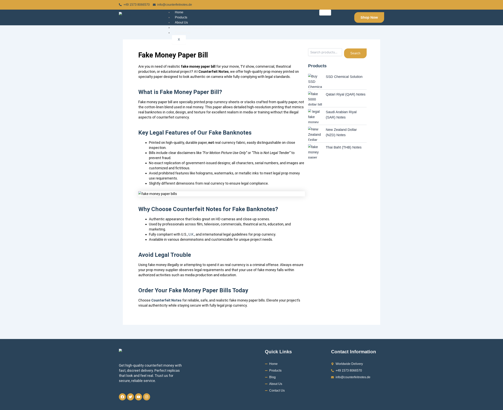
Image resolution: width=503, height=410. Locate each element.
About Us (181, 22)
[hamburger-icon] (325, 12)
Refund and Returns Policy (193, 27)
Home (179, 12)
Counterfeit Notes (166, 300)
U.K (191, 234)
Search (355, 53)
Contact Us (182, 32)
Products (181, 17)
